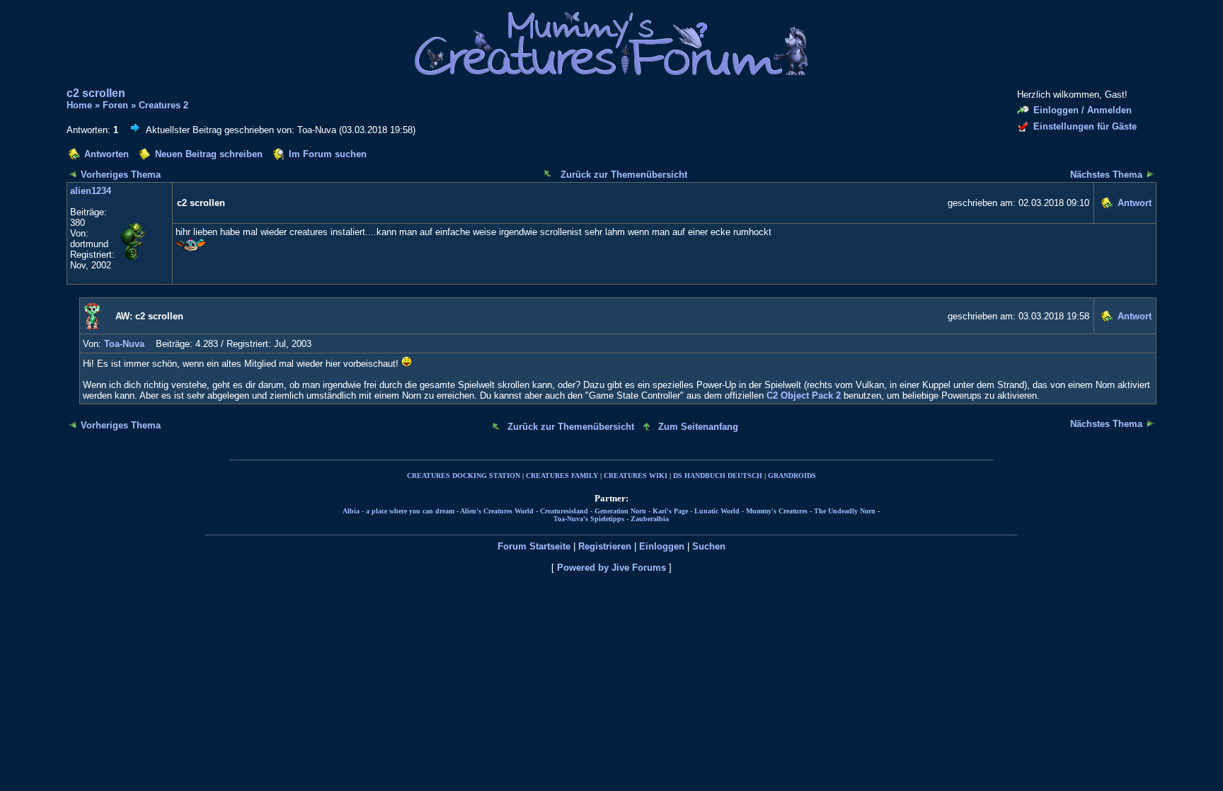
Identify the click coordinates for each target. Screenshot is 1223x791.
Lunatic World (717, 511)
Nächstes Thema (1106, 174)
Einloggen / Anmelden (1082, 110)
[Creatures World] (1150, 174)
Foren (115, 105)
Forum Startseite (534, 546)
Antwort (1135, 203)
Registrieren (604, 546)
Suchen (708, 546)
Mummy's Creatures (777, 511)
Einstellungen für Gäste (1085, 126)
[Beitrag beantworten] (1106, 205)
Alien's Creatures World (497, 511)
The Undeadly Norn (844, 511)
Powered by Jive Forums (611, 567)
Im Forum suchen (328, 154)
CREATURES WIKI (635, 475)
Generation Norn (620, 511)
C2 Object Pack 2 (803, 395)
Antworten (106, 154)
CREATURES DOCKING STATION (463, 475)
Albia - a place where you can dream (398, 511)
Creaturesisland (564, 511)
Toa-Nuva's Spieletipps (588, 519)
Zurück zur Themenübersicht (624, 174)
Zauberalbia (650, 519)
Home (79, 105)
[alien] (143, 259)
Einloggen (661, 546)
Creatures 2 (163, 105)
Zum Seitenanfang (698, 426)
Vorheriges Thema (121, 174)
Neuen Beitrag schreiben (209, 154)
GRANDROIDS (792, 475)
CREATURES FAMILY (562, 475)
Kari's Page (670, 511)
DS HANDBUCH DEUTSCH (717, 475)
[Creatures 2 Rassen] (73, 174)
